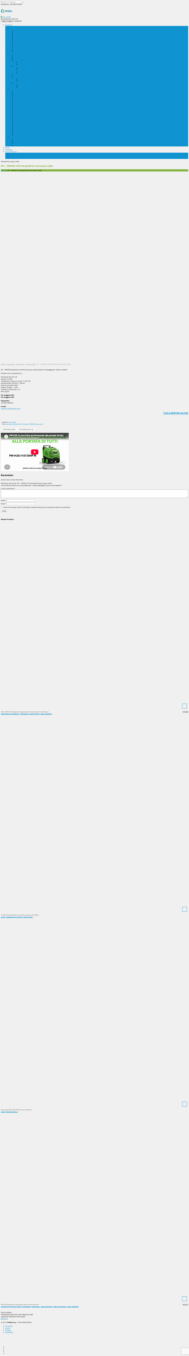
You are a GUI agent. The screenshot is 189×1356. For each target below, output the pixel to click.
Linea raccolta (18, 129)
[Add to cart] (94, 616)
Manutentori (34, 714)
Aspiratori (17, 56)
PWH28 (32, 424)
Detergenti (24, 714)
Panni (16, 145)
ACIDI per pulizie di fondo (22, 37)
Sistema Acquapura (20, 77)
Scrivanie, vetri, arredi (21, 33)
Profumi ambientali (20, 50)
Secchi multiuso (19, 110)
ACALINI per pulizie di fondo (23, 39)
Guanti (16, 143)
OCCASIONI (13, 27)
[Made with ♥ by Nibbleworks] (9, 1339)
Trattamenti (18, 42)
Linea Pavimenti (46, 714)
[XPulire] (6, 12)
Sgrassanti (35, 1307)
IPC (22, 424)
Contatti (8, 1330)
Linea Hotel (17, 125)
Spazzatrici (17, 83)
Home (3, 170)
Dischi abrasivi (18, 98)
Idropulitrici (18, 60)
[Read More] (94, 815)
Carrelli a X (17, 123)
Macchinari (11, 364)
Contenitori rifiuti (19, 96)
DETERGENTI (14, 29)
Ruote (16, 133)
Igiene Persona (19, 46)
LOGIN (12, 154)
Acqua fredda (22, 64)
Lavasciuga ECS (23, 73)
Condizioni (9, 1332)
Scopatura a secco (20, 116)
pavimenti (26, 424)
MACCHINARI (14, 54)
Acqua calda (22, 62)
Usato (3, 917)
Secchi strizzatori (19, 112)
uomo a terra (39, 424)
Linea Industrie (46, 1307)
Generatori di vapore (20, 58)
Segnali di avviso (19, 108)
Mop (15, 104)
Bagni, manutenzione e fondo (23, 35)
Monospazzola (19, 75)
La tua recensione (8, 489)
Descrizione (9, 429)
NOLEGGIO (8, 150)
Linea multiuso (19, 127)
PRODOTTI (8, 25)
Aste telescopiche (19, 93)
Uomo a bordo (23, 69)
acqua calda (8, 424)
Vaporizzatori (18, 121)
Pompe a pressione (20, 106)
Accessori (17, 91)
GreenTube (22, 81)
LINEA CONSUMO (15, 137)
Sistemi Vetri (18, 118)
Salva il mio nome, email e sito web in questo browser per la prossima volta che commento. (37, 507)
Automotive (18, 52)
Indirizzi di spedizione (17, 158)
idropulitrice (16, 424)
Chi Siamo (9, 1326)
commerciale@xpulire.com (10, 408)
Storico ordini (14, 156)
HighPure (21, 79)
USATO (7, 148)
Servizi (7, 1328)
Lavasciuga (17, 66)
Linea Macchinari (59, 1307)
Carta (16, 141)
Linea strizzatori (19, 131)
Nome (4, 500)
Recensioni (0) (26, 429)
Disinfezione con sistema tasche (24, 114)
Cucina (16, 44)
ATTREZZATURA (15, 89)
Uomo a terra (22, 71)
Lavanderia (17, 48)
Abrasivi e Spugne (19, 139)
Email (3, 504)
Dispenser (17, 100)
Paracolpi (17, 135)
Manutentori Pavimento (22, 31)
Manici (16, 102)
